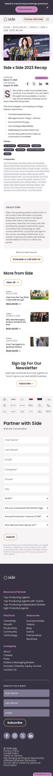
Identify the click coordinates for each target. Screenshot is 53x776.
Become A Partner (15, 592)
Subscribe (25, 383)
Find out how (25, 9)
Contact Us (10, 669)
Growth (8, 624)
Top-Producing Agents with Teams (23, 601)
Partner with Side (33, 19)
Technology (10, 635)
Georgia (9, 150)
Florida (36, 146)
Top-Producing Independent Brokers (24, 604)
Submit (10, 537)
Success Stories (35, 621)
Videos (30, 624)
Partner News (33, 635)
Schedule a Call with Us (26, 259)
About (7, 651)
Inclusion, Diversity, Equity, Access (22, 666)
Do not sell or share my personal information (22, 764)
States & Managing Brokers (19, 662)
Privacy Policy (19, 551)
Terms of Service (36, 551)
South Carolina (36, 150)
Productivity (10, 628)
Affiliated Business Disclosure (20, 760)
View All (11, 282)
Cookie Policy (11, 753)
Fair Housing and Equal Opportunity (24, 758)
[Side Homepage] (13, 19)
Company (10, 646)
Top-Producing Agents (17, 597)
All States (10, 146)
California (23, 146)
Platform (9, 615)
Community (41, 78)
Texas (7, 154)
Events (30, 631)
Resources (32, 615)
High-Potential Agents (16, 608)
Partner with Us (42, 774)
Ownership (10, 621)
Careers (8, 655)
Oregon (20, 150)
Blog (29, 628)
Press (6, 659)
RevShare (31, 639)
